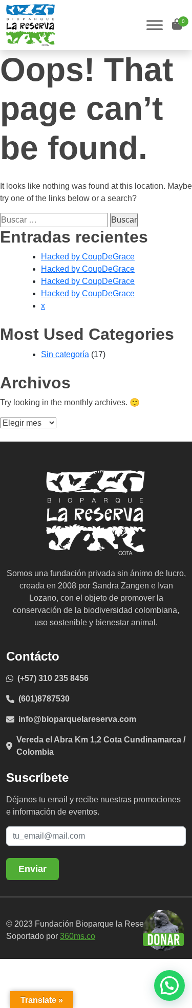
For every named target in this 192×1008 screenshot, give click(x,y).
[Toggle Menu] (154, 25)
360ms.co (77, 936)
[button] (169, 985)
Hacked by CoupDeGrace (88, 256)
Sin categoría (65, 354)
